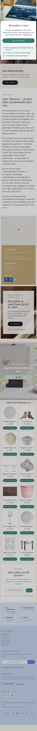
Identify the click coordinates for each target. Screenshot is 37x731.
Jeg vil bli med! (18, 40)
